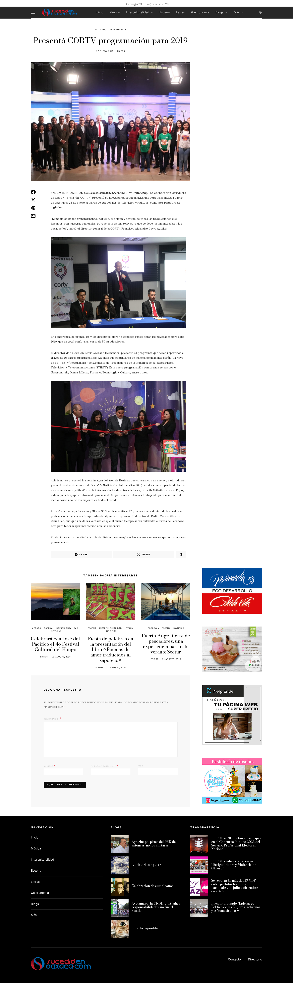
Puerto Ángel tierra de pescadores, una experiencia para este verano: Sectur (166, 643)
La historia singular (146, 864)
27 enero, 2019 (104, 51)
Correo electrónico (104, 766)
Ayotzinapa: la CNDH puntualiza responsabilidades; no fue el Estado (156, 907)
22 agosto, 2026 (61, 656)
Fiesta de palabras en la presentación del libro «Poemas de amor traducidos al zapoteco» (110, 649)
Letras (180, 12)
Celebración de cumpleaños (152, 885)
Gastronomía (200, 12)
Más (237, 12)
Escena (164, 12)
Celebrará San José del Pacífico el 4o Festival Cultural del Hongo (55, 644)
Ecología (153, 628)
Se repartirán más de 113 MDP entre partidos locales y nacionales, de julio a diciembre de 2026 (234, 886)
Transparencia (117, 29)
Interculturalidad (137, 12)
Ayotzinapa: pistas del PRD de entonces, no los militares (154, 843)
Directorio (255, 959)
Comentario (51, 719)
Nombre (49, 766)
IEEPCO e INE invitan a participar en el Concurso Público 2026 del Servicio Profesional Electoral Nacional (236, 843)
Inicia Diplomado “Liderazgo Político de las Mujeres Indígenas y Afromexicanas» (235, 907)
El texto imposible (145, 928)
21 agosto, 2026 (116, 667)
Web (140, 765)
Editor (121, 51)
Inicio (99, 12)
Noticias (100, 29)
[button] (260, 12)
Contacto (234, 959)
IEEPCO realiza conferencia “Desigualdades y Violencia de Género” (233, 865)
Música (115, 12)
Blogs (219, 12)
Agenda (36, 628)
